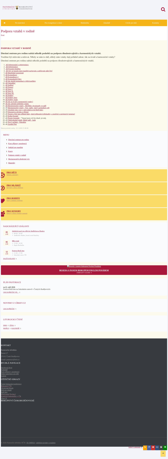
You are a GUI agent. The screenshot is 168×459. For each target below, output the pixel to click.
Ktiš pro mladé (6, 390)
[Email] (157, 447)
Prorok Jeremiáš (13, 118)
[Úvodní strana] (4, 23)
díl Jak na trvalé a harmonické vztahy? (19, 102)
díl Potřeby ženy (11, 98)
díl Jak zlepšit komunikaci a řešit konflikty (20, 81)
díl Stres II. (9, 91)
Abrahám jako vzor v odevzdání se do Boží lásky (25, 110)
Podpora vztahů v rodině (17, 155)
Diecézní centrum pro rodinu (18, 140)
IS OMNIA (31, 443)
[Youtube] (153, 447)
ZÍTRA (11, 325)
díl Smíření (9, 85)
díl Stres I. (9, 89)
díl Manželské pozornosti (14, 73)
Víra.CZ (4, 398)
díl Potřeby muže (11, 100)
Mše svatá (15, 241)
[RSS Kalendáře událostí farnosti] (145, 447)
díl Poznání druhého (12, 69)
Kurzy (10, 151)
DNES (5, 325)
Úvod (2, 35)
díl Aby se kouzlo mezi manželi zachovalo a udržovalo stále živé (28, 71)
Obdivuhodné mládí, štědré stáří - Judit (22, 120)
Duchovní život (6, 368)
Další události (9, 258)
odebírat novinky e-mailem (45, 443)
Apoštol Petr (12, 124)
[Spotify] (165, 447)
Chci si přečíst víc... (11, 292)
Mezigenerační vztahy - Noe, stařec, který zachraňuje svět (28, 108)
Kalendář (4, 370)
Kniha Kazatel (13, 116)
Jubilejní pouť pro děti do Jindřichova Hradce (28, 231)
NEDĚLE (6, 328)
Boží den (4, 392)
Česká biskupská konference (11, 384)
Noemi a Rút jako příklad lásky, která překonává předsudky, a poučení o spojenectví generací (41, 114)
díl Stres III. (9, 93)
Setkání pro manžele (15, 147)
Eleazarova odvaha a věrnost (18, 112)
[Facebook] (149, 447)
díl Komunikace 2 (11, 77)
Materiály (11, 163)
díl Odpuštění (10, 83)
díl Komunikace (11, 75)
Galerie (3, 376)
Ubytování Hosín (7, 388)
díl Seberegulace (11, 67)
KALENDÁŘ (15, 328)
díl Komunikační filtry (13, 79)
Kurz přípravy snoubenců (17, 144)
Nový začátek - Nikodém (17, 122)
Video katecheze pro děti (10, 374)
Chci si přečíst (9, 309)
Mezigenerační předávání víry (19, 159)
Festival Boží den (18, 251)
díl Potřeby (9, 95)
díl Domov (9, 87)
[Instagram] (161, 447)
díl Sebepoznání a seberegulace (17, 65)
